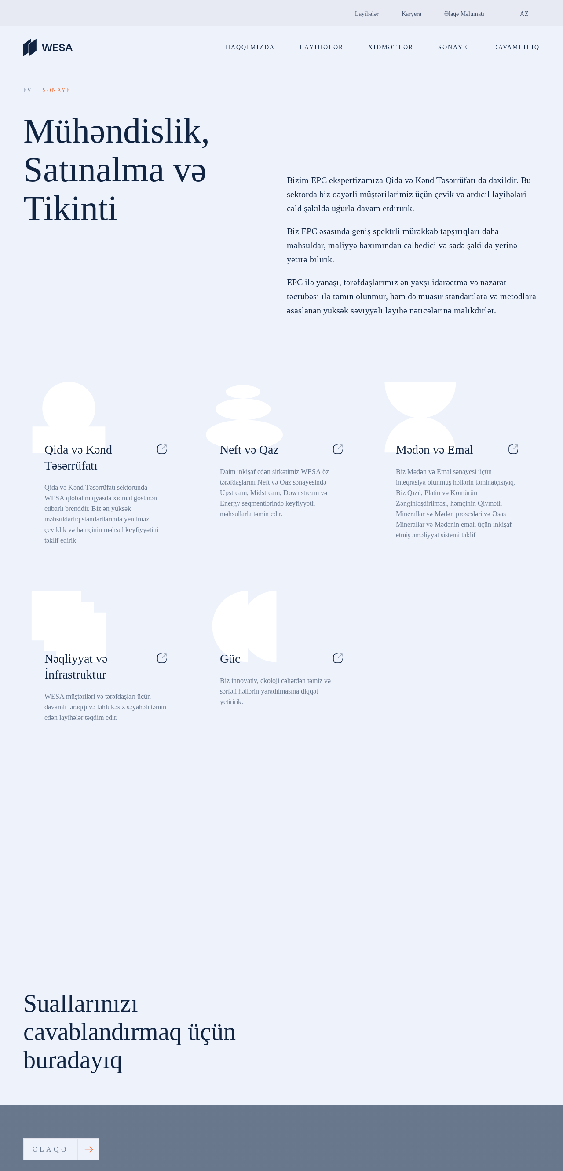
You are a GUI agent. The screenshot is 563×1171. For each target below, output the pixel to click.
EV (28, 90)
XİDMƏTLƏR (390, 47)
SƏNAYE (453, 47)
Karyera (411, 14)
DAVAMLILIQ (516, 47)
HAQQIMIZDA (250, 47)
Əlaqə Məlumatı (464, 14)
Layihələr (367, 14)
